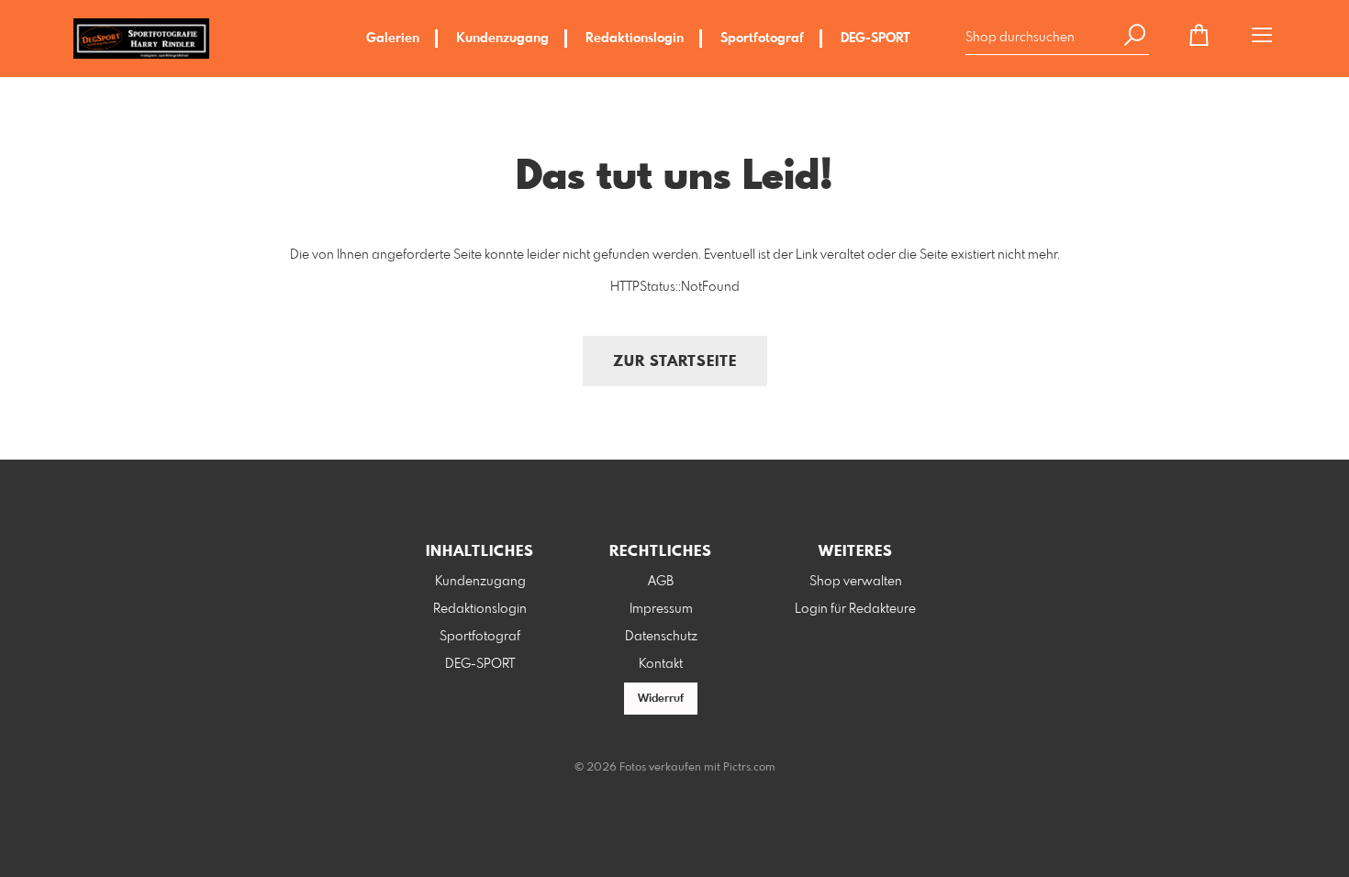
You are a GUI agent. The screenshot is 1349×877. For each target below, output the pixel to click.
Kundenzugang (502, 38)
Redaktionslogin (634, 38)
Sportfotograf (762, 38)
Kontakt (661, 664)
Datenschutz (661, 636)
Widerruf (661, 699)
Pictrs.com (749, 767)
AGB (661, 581)
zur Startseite (675, 362)
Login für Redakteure (855, 609)
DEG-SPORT (875, 38)
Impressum (661, 609)
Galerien (392, 38)
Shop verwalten (855, 581)
